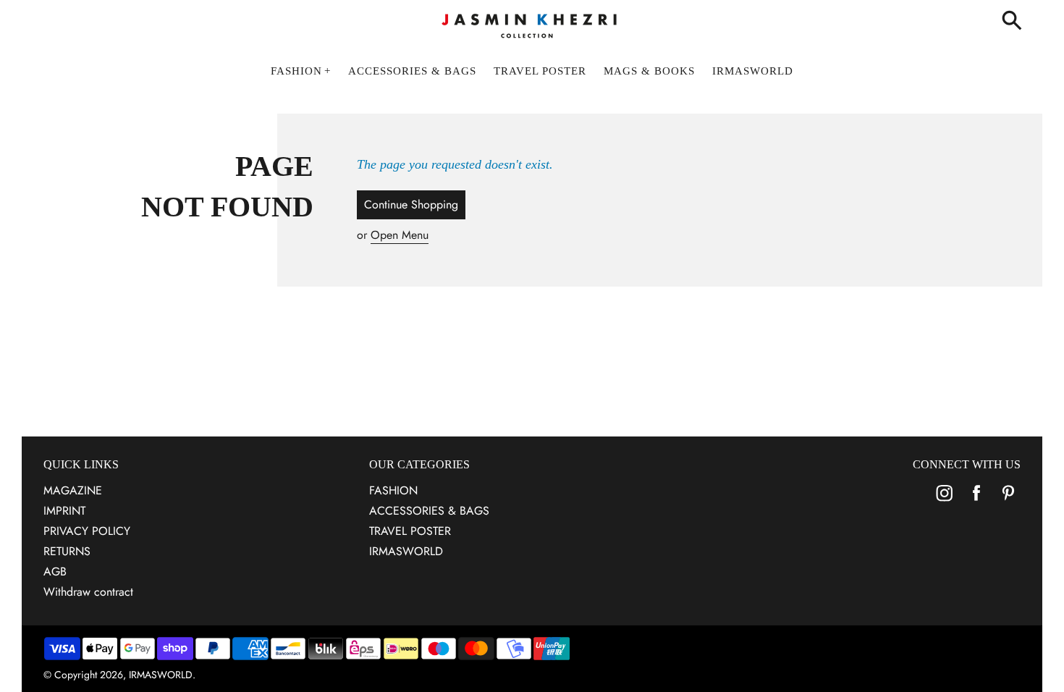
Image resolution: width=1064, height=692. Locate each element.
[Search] (1015, 22)
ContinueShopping (411, 204)
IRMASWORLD (406, 551)
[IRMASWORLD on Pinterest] (1008, 502)
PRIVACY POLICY (86, 531)
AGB (55, 571)
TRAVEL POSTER (410, 531)
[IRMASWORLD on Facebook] (976, 502)
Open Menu (399, 235)
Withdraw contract (88, 591)
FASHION (393, 490)
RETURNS (66, 551)
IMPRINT (64, 510)
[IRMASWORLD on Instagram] (944, 502)
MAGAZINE (72, 490)
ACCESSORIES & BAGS (429, 510)
